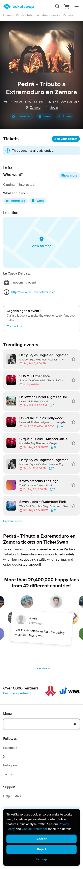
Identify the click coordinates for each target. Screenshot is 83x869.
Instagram (10, 765)
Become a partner (16, 693)
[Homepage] (18, 6)
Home (7, 15)
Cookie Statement (34, 829)
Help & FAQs (12, 796)
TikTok (7, 774)
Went (47, 116)
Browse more (12, 521)
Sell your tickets (65, 139)
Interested (24, 116)
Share (66, 116)
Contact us (14, 326)
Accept (41, 839)
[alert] (41, 837)
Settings (42, 859)
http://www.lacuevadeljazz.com (33, 292)
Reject (41, 849)
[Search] (57, 6)
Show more (69, 176)
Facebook (10, 748)
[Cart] (67, 6)
